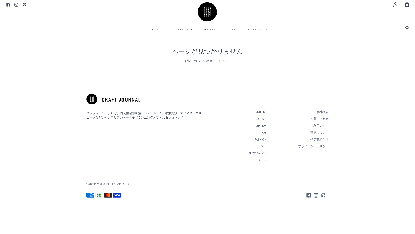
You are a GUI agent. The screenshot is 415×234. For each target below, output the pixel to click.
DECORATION (257, 153)
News (155, 29)
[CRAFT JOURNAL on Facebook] (308, 195)
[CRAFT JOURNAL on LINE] (323, 195)
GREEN (262, 160)
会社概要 (322, 112)
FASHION (260, 140)
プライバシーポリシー (313, 146)
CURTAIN (260, 119)
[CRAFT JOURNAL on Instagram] (316, 195)
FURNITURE (259, 112)
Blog (232, 29)
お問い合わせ (319, 119)
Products (181, 29)
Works (210, 29)
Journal (256, 29)
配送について (319, 133)
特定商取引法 (319, 140)
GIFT (263, 146)
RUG (263, 133)
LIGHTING (260, 126)
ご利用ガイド (319, 126)
